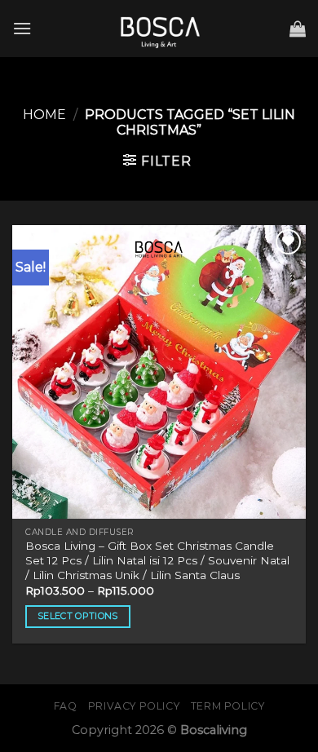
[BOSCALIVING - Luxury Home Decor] (159, 28)
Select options (78, 616)
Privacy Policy (134, 706)
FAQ (65, 706)
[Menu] (22, 28)
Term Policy (228, 706)
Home (44, 114)
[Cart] (297, 28)
